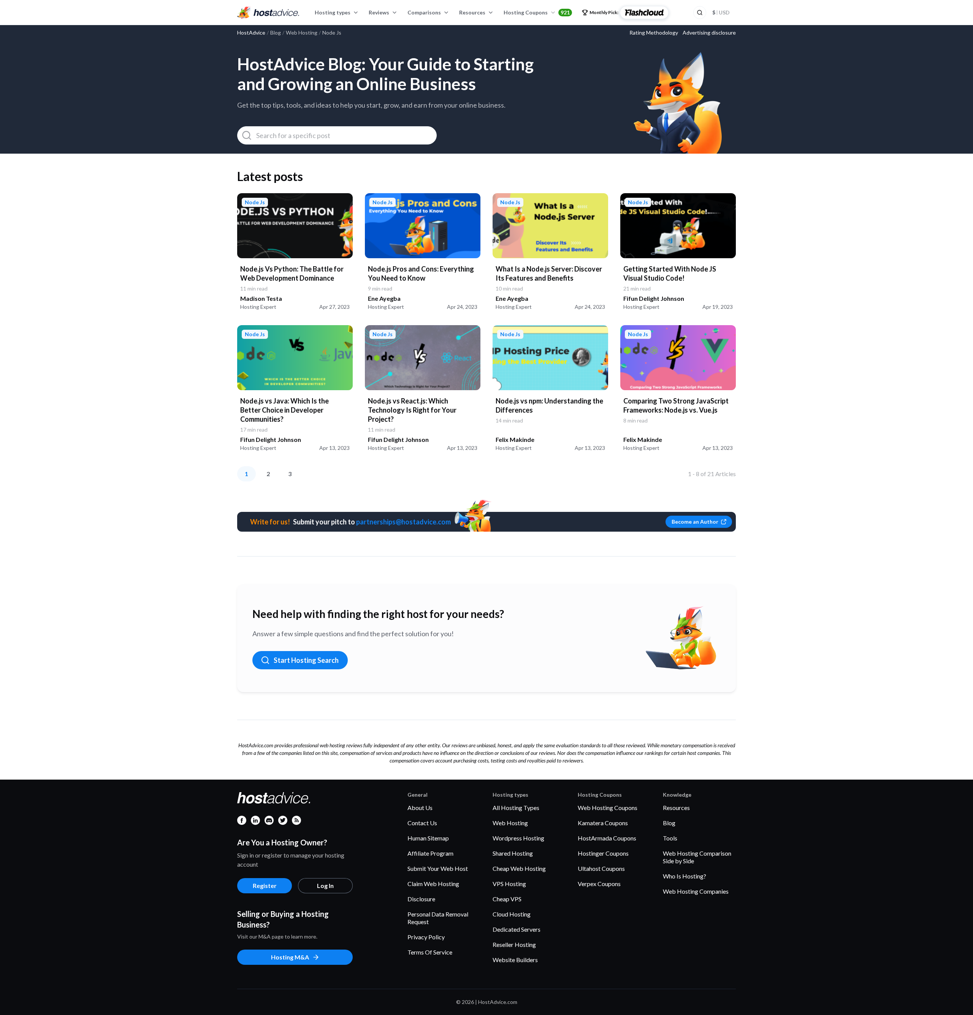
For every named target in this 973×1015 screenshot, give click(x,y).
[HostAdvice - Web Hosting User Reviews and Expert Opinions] (268, 12)
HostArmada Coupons (607, 838)
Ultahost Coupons (601, 868)
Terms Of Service (429, 952)
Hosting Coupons (537, 12)
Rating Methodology (653, 33)
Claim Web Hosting (433, 883)
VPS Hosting (509, 883)
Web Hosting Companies (696, 891)
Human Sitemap (428, 838)
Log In (325, 885)
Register (265, 885)
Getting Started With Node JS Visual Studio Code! (669, 273)
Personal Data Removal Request (437, 917)
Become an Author (695, 521)
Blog (669, 822)
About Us (420, 807)
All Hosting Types (516, 807)
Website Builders (515, 959)
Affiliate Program (430, 853)
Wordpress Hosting (518, 838)
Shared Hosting (513, 853)
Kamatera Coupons (603, 822)
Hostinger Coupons (603, 853)
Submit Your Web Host (437, 868)
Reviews (379, 12)
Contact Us (422, 822)
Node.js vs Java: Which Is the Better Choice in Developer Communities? (284, 410)
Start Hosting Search (306, 660)
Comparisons (424, 12)
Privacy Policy (426, 936)
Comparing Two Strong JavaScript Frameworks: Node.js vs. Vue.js (676, 405)
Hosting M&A (290, 957)
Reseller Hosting (514, 944)
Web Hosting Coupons (607, 807)
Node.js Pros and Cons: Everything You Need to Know (421, 273)
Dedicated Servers (516, 929)
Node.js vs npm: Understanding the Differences (549, 405)
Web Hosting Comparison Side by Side (697, 857)
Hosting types (332, 12)
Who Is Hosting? (684, 876)
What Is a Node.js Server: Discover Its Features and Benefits (549, 273)
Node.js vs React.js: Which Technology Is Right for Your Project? (412, 410)
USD (721, 12)
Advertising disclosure (709, 33)
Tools (670, 838)
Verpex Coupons (599, 883)
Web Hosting (510, 822)
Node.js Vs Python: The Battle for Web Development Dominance (292, 273)
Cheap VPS (507, 898)
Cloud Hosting (512, 914)
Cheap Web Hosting (519, 868)
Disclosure (421, 898)
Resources (472, 12)
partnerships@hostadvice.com (403, 522)
